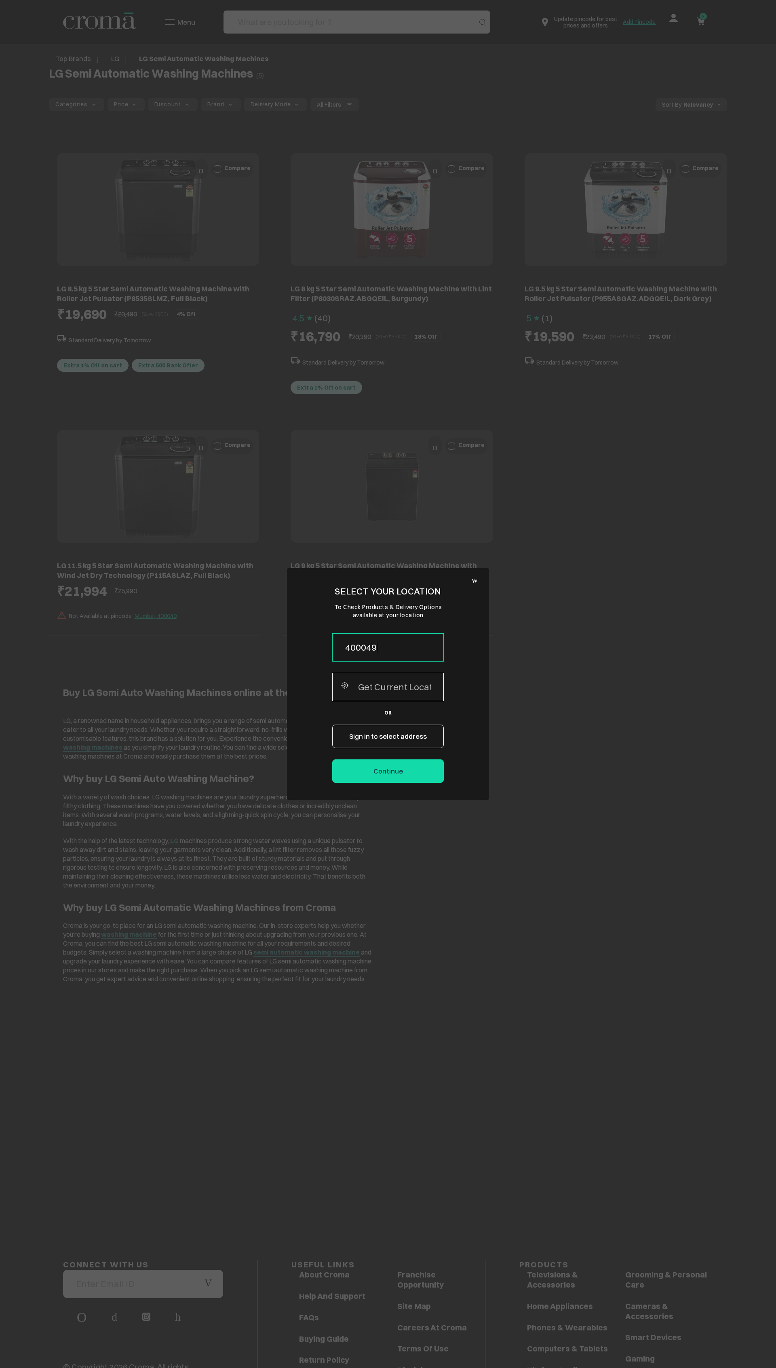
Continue (388, 771)
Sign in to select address (388, 736)
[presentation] (388, 647)
